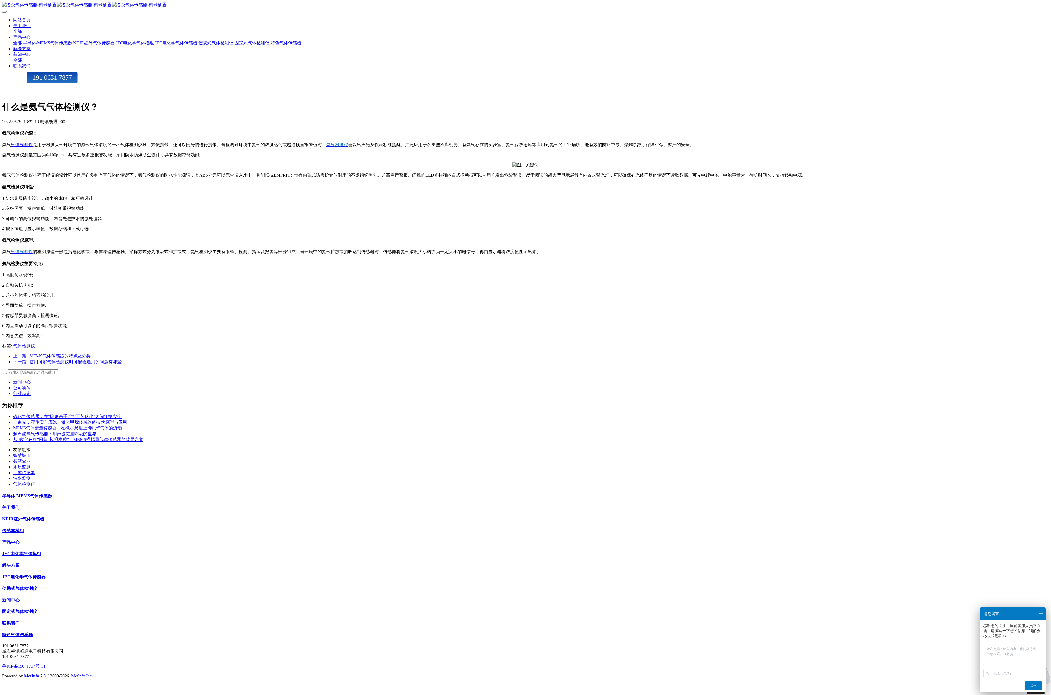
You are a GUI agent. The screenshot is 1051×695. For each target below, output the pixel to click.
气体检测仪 (22, 144)
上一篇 (52, 356)
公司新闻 (22, 387)
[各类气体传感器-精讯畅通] (525, 5)
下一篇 (67, 361)
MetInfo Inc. (82, 676)
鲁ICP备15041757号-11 (23, 666)
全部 (17, 31)
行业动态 (22, 393)
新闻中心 (22, 382)
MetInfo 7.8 (35, 676)
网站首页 (22, 20)
